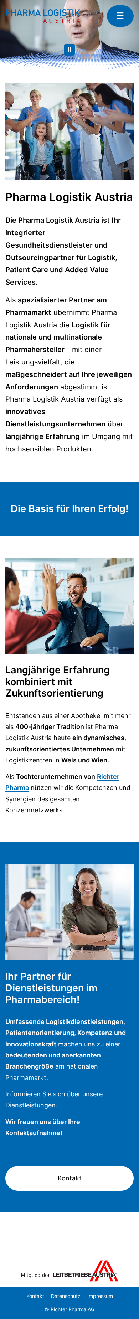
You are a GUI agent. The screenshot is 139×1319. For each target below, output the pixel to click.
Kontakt (70, 1178)
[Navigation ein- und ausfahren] (120, 16)
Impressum (100, 1296)
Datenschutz (66, 1296)
